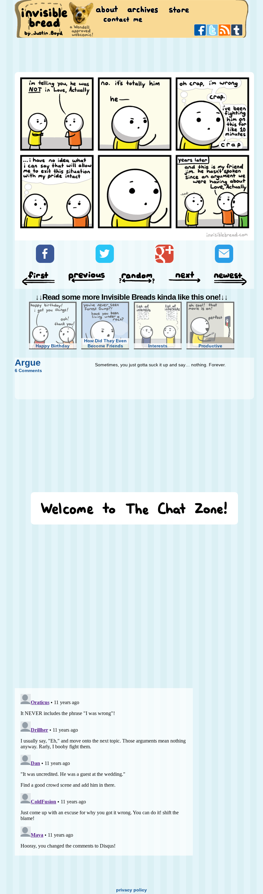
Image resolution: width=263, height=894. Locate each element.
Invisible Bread (44, 18)
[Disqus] (104, 603)
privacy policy (131, 889)
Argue (28, 363)
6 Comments (28, 370)
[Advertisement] (131, 54)
